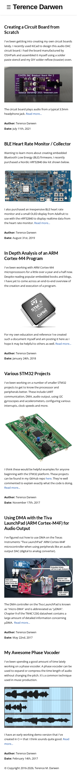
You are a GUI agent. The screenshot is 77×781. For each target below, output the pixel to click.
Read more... (34, 114)
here (49, 478)
